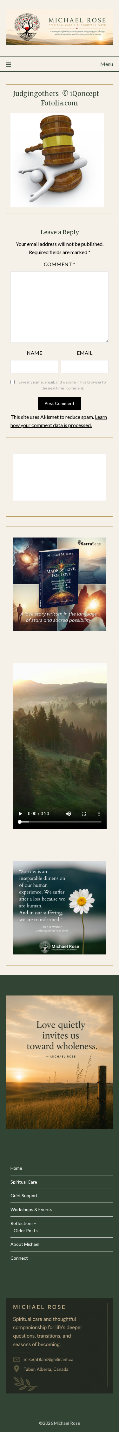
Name (34, 353)
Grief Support (24, 1195)
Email (84, 353)
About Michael (24, 1244)
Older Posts (26, 1230)
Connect (19, 1258)
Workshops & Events (31, 1209)
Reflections (22, 1223)
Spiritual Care (23, 1182)
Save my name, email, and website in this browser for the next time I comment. (62, 385)
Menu (106, 64)
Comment (59, 264)
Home (16, 1168)
